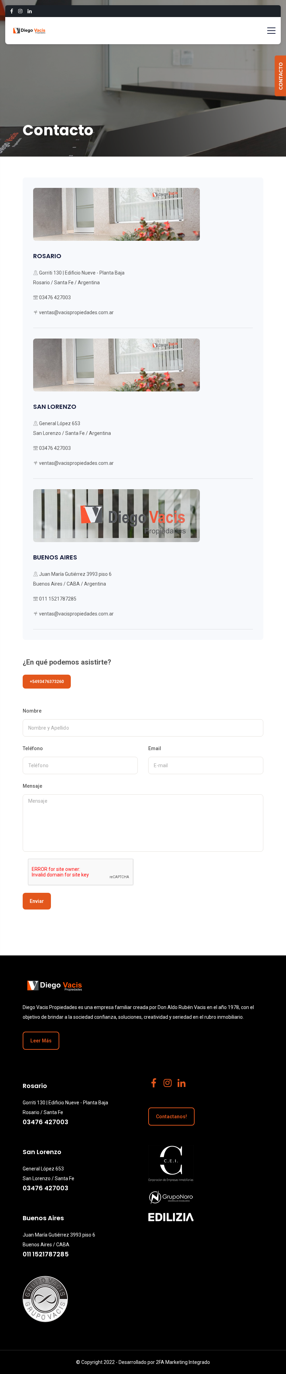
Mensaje (32, 786)
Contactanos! (171, 1116)
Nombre (32, 711)
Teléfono (33, 748)
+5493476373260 (47, 681)
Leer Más (41, 1040)
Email (154, 748)
